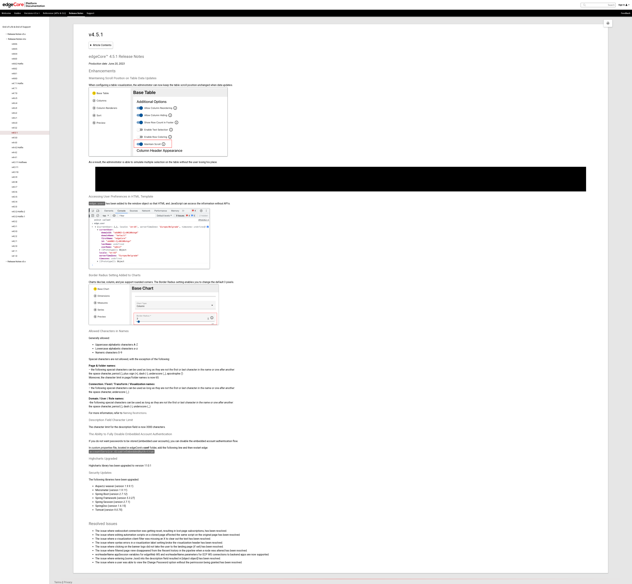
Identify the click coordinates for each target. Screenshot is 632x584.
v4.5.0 (14, 137)
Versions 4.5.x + (32, 13)
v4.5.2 (14, 128)
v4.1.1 (14, 251)
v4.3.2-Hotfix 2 (18, 211)
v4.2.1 (14, 241)
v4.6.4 (14, 103)
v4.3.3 (14, 206)
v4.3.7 (14, 187)
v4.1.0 (14, 256)
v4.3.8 (14, 182)
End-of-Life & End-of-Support (17, 27)
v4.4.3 (14, 142)
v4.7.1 (14, 88)
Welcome (6, 13)
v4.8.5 (14, 49)
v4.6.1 (14, 118)
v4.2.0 (14, 246)
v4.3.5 (14, 197)
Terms (58, 582)
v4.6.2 (14, 113)
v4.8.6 (14, 44)
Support (90, 13)
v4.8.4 (14, 54)
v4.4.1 (14, 157)
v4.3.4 (14, 201)
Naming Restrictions (134, 413)
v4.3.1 (14, 226)
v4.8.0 (14, 78)
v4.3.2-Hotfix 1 (18, 216)
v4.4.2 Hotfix (17, 147)
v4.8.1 (14, 73)
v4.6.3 (14, 108)
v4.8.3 (14, 59)
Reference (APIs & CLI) (54, 13)
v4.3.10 (15, 172)
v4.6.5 (14, 98)
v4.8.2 (14, 68)
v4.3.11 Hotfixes (19, 162)
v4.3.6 (14, 192)
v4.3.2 (14, 221)
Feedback (625, 13)
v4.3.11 (15, 167)
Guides (17, 13)
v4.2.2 (14, 236)
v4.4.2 (14, 152)
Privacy (68, 582)
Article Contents (102, 45)
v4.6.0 (14, 123)
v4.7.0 (14, 93)
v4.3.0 (14, 231)
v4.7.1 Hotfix (17, 83)
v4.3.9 (14, 177)
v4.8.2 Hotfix (17, 63)
